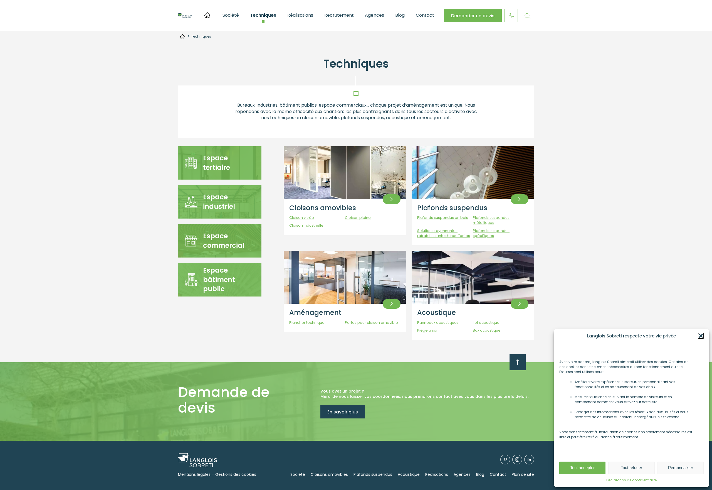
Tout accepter (582, 467)
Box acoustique (487, 330)
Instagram (517, 459)
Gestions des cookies (235, 474)
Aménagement (315, 312)
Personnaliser (680, 467)
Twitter (529, 459)
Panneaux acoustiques (438, 322)
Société (230, 15)
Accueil (207, 15)
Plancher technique (307, 322)
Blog (400, 15)
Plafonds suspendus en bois (442, 217)
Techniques (263, 15)
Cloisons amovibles (322, 207)
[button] (701, 336)
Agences (374, 15)
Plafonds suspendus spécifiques (491, 233)
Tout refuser (631, 467)
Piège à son (428, 330)
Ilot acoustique (486, 322)
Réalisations (300, 15)
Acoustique (436, 312)
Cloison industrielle (306, 225)
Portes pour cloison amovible (371, 322)
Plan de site (523, 474)
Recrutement (339, 15)
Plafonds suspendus (452, 207)
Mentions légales (194, 474)
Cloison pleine (358, 217)
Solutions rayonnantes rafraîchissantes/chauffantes (443, 233)
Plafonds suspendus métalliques (491, 220)
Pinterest (505, 459)
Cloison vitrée (301, 217)
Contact (425, 15)
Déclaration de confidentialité (631, 480)
